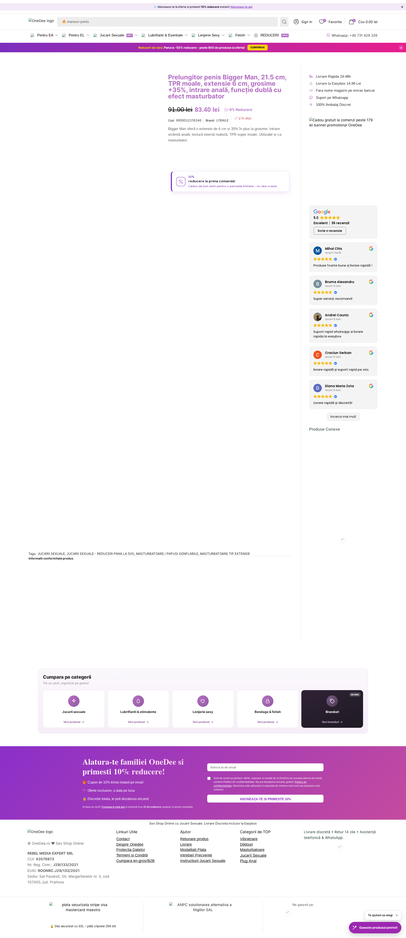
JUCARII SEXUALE (51, 554)
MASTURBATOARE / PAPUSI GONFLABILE (167, 554)
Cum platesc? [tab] (101, 290)
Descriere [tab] (37, 290)
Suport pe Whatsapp (332, 98)
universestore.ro (56, 536)
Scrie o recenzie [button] (330, 231)
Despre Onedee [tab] (211, 290)
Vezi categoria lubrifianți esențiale (63, 500)
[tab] (40, 292)
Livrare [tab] (67, 290)
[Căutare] (284, 22)
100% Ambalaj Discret (333, 105)
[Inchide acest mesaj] (396, 915)
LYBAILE (222, 120)
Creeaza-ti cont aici (113, 806)
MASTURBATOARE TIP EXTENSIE (225, 554)
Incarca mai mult (343, 416)
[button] (303, 22)
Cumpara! (257, 47)
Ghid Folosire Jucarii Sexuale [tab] (155, 290)
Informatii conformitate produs (51, 558)
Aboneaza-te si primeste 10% (265, 799)
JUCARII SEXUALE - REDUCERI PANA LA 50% (100, 554)
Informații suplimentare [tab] (261, 290)
